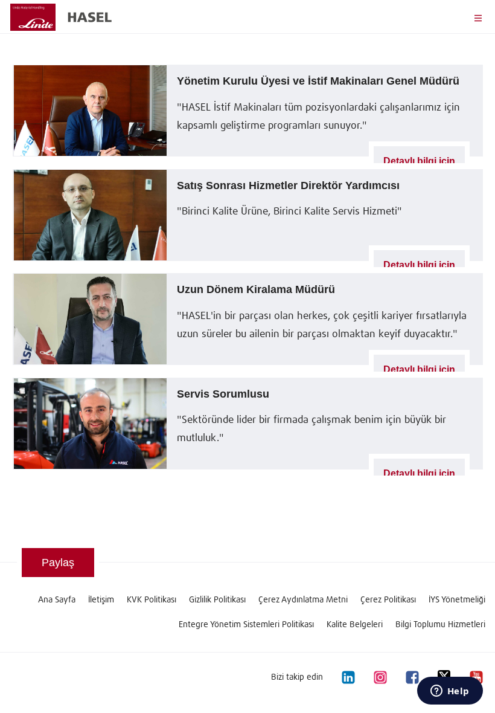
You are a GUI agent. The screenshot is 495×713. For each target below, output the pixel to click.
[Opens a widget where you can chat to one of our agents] (450, 692)
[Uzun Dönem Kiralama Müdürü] (90, 319)
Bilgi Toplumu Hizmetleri (440, 625)
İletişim (101, 600)
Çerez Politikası (388, 600)
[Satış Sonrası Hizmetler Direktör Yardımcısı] (90, 215)
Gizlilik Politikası (217, 600)
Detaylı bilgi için (419, 160)
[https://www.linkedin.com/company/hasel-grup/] (347, 676)
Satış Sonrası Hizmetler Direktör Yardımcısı (288, 185)
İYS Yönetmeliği (457, 600)
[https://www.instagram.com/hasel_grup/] (379, 676)
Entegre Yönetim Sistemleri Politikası (246, 625)
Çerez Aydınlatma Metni (303, 600)
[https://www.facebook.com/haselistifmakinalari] (411, 676)
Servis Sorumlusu (223, 394)
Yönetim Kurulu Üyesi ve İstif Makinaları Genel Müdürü (318, 81)
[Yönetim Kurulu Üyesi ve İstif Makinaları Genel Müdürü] (90, 110)
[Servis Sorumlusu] (90, 423)
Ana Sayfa (56, 600)
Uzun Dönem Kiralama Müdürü (256, 289)
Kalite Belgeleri (355, 625)
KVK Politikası (151, 600)
